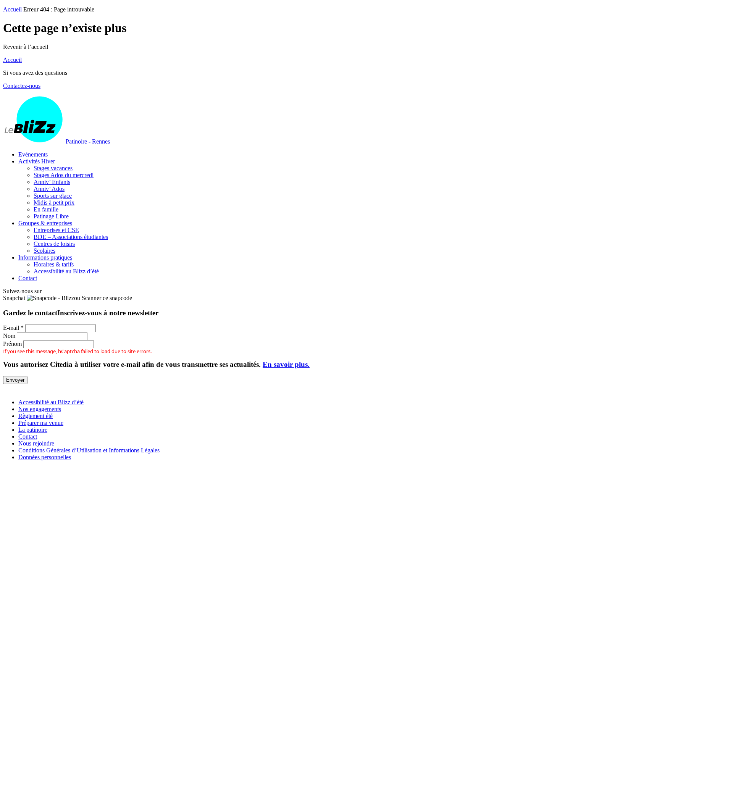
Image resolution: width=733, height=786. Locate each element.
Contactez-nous (21, 85)
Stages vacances (53, 168)
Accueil (12, 9)
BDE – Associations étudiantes (71, 237)
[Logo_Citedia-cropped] (366, 779)
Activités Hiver (36, 161)
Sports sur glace (53, 195)
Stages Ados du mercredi (64, 175)
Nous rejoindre (36, 443)
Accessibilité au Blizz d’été (66, 271)
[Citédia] (16, 389)
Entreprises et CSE (56, 230)
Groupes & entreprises (45, 223)
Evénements (33, 154)
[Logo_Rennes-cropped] (366, 600)
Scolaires (44, 250)
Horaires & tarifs (54, 264)
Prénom (12, 344)
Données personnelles (44, 457)
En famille (46, 209)
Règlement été (35, 416)
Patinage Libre (51, 216)
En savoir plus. (286, 364)
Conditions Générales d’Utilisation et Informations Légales (89, 450)
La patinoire (32, 429)
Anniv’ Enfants (52, 182)
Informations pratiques (45, 257)
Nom (9, 335)
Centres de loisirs (54, 243)
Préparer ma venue (40, 423)
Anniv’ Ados (49, 189)
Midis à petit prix (54, 202)
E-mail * (13, 327)
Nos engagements (39, 409)
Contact (27, 278)
